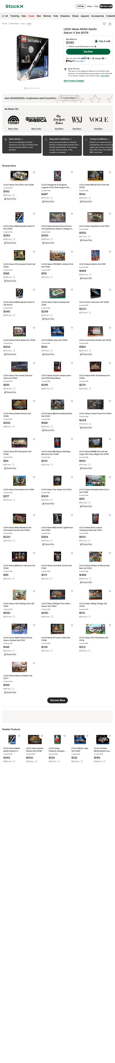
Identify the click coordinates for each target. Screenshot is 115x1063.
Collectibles (14, 23)
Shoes (75, 16)
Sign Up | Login (106, 6)
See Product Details (74, 80)
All (6, 16)
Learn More (80, 61)
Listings (80, 6)
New (24, 16)
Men (39, 16)
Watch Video (13, 128)
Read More (59, 128)
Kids (55, 16)
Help (96, 6)
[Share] (110, 24)
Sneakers (65, 16)
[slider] (25, 88)
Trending (14, 16)
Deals (31, 16)
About (90, 7)
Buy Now (88, 51)
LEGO (29, 23)
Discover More (57, 700)
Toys (23, 23)
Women (47, 16)
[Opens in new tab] (88, 58)
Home (4, 23)
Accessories (97, 16)
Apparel (85, 16)
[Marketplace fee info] (95, 46)
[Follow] (34, 172)
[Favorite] (104, 24)
